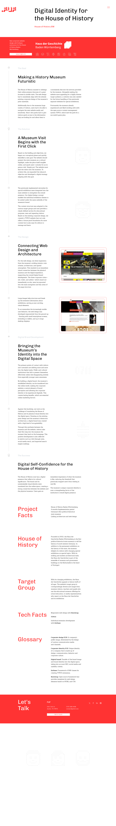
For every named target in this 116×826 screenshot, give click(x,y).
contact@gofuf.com (72, 709)
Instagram (101, 703)
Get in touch (58, 714)
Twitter (89, 703)
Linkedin (97, 703)
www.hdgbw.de (21, 54)
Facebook (93, 703)
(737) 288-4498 (71, 707)
